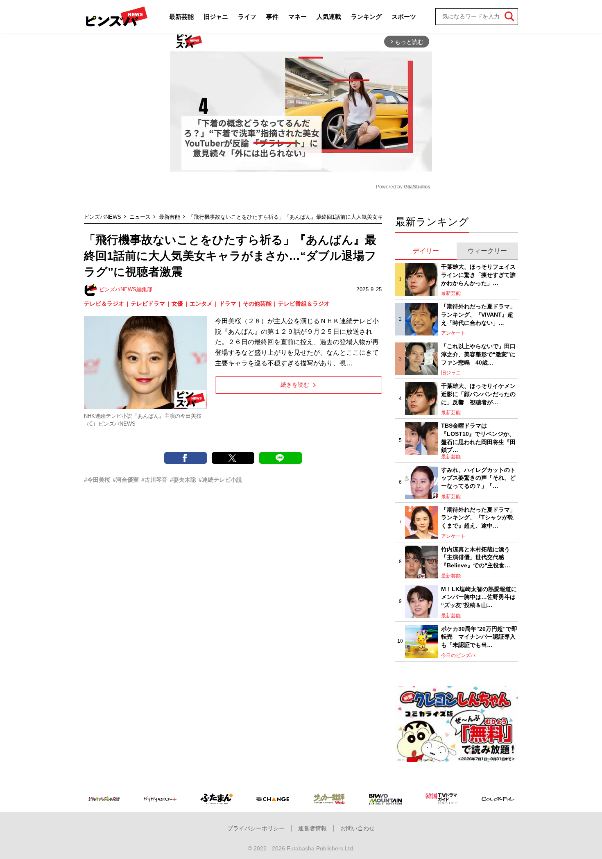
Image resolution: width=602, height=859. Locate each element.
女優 (177, 303)
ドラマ (227, 303)
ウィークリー (487, 250)
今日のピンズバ (458, 655)
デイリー (426, 250)
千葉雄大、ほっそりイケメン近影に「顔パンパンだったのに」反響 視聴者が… (478, 394)
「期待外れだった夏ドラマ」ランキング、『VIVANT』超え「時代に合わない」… (478, 314)
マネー (297, 16)
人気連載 (329, 16)
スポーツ (404, 16)
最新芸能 (181, 16)
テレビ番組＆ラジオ (304, 303)
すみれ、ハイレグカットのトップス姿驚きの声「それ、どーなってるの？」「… (478, 478)
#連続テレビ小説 (220, 479)
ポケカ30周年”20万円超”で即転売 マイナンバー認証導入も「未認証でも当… (479, 637)
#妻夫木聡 (183, 479)
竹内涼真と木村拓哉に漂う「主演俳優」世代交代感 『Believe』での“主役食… (475, 557)
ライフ (247, 16)
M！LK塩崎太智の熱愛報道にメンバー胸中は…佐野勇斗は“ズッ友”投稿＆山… (479, 597)
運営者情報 (312, 828)
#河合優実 (126, 479)
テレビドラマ (148, 303)
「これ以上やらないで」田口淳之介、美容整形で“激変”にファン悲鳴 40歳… (478, 354)
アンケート (453, 333)
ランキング (366, 16)
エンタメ (201, 303)
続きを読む (295, 384)
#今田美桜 (97, 479)
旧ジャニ (216, 16)
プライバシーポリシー (256, 828)
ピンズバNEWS (102, 217)
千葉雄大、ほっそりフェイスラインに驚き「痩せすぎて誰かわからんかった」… (478, 274)
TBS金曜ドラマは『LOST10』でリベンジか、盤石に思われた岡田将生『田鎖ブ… (478, 437)
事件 (272, 16)
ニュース (140, 217)
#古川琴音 (154, 479)
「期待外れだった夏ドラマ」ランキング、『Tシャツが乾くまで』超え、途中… (478, 517)
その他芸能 (257, 303)
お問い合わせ (357, 828)
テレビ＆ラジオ (104, 303)
